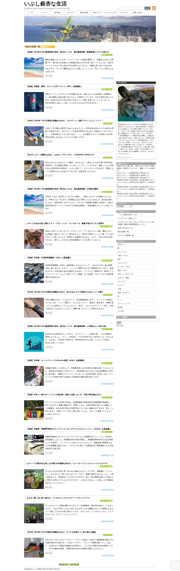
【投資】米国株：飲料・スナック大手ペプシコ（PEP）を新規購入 (54, 86)
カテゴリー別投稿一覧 (125, 235)
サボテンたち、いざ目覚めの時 (127, 173)
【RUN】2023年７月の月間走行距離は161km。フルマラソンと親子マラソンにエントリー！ (64, 121)
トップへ (31, 12)
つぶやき (121, 311)
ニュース (44, 12)
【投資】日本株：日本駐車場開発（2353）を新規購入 (48, 258)
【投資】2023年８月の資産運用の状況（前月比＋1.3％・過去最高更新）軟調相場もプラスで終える (67, 52)
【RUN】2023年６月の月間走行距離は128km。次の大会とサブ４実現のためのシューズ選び (64, 292)
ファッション (122, 252)
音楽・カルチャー (124, 292)
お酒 (119, 289)
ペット (120, 300)
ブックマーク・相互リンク (127, 218)
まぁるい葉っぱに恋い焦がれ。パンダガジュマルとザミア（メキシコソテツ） (58, 498)
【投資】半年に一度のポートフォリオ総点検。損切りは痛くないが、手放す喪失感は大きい (64, 394)
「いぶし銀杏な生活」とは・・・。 (130, 215)
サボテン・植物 (106, 226)
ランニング (108, 123)
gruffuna (152, 189)
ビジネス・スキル (124, 267)
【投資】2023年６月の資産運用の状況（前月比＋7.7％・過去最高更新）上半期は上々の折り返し (66, 326)
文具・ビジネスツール (125, 274)
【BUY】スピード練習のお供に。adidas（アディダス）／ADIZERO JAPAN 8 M (60, 155)
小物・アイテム (123, 256)
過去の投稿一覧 (123, 232)
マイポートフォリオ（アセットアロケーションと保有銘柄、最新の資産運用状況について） (136, 223)
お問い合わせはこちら (125, 228)
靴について (97, 12)
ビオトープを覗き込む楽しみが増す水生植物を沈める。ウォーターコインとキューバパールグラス (67, 463)
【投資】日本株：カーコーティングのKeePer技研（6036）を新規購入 (55, 360)
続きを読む (49, 75)
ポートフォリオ (110, 12)
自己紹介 (57, 12)
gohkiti (152, 168)
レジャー (121, 285)
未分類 (120, 307)
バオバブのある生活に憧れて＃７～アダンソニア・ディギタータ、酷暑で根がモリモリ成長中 (65, 223)
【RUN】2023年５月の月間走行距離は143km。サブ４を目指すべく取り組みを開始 (61, 532)
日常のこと (122, 244)
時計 (119, 259)
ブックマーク (124, 12)
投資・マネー (107, 55)
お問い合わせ (137, 12)
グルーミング (122, 263)
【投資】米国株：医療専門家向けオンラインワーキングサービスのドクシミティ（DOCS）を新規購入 (68, 429)
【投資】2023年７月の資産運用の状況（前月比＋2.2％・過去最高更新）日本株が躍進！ (63, 189)
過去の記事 (84, 12)
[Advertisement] (136, 61)
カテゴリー (71, 12)
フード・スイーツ (124, 304)
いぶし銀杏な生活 (45, 3)
